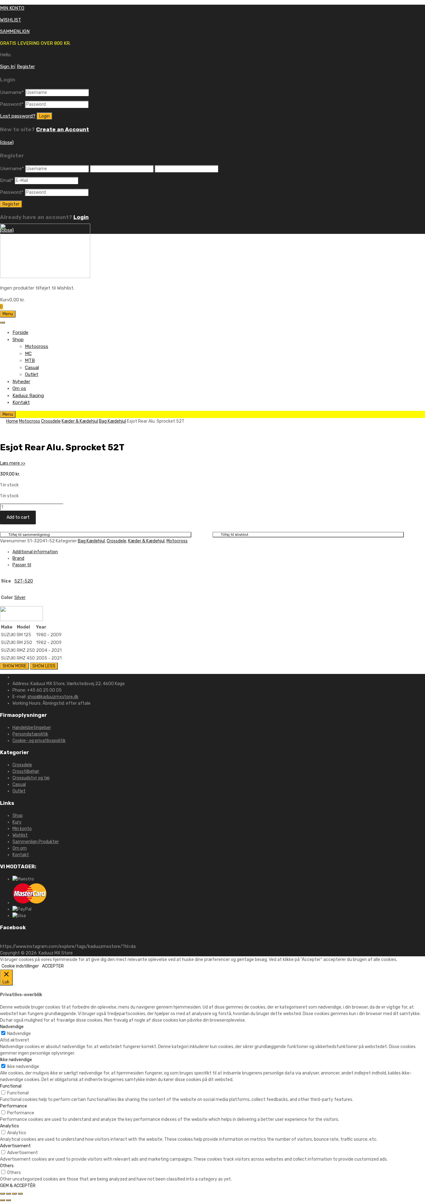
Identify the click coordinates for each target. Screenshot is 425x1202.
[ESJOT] (21, 619)
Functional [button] (10, 1086)
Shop (18, 339)
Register (26, 66)
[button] (12, 463)
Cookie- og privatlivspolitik (39, 740)
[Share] (8, 1194)
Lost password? (17, 116)
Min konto (22, 828)
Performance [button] (13, 1106)
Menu (7, 314)
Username (12, 92)
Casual (32, 367)
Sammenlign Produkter (35, 841)
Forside (20, 332)
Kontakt (21, 402)
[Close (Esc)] (2, 1194)
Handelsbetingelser (31, 727)
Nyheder (21, 381)
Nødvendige (19, 1033)
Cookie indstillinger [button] (20, 966)
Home (12, 421)
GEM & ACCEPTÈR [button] (17, 1185)
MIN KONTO (12, 8)
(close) (7, 142)
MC (28, 353)
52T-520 (23, 581)
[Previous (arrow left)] (2, 1200)
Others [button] (7, 1165)
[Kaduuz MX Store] (45, 276)
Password (12, 104)
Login (81, 217)
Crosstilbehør (25, 771)
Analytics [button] (9, 1126)
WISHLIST (10, 20)
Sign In (7, 66)
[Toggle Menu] (2, 322)
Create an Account (62, 129)
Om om (19, 848)
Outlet (31, 374)
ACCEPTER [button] (53, 966)
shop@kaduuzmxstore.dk (52, 696)
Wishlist (20, 835)
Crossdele (51, 421)
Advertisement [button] (15, 1146)
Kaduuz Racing (28, 395)
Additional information (35, 552)
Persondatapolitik (30, 734)
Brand (18, 558)
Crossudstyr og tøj (30, 778)
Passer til (21, 565)
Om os (19, 388)
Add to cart (18, 517)
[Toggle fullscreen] (14, 1194)
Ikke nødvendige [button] (16, 1059)
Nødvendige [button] (12, 1026)
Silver (20, 597)
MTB (30, 360)
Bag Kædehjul (112, 421)
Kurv (16, 822)
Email (6, 180)
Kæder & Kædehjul (80, 421)
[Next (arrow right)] (8, 1200)
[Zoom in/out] (20, 1194)
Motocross (36, 346)
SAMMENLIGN (15, 31)
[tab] (218, 552)
